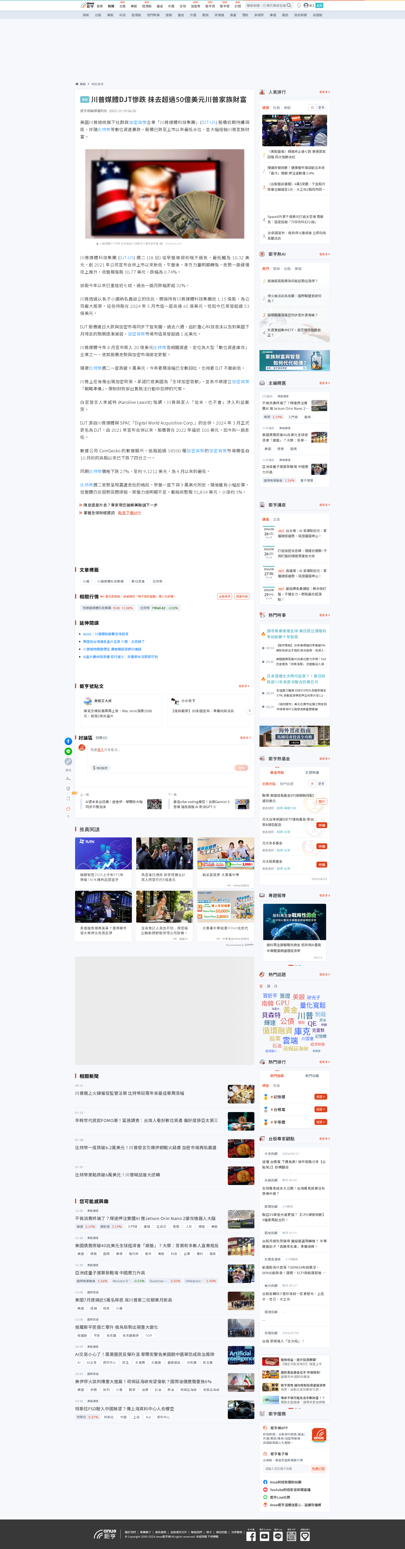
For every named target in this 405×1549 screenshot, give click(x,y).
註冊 (319, 5)
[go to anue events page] (298, 5)
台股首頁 (225, 596)
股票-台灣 (283, 832)
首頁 (100, 6)
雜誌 (285, 15)
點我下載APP (129, 512)
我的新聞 (300, 15)
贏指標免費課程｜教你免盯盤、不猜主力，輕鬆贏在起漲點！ (302, 594)
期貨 (205, 15)
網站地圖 (221, 1532)
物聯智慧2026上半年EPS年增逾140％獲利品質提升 (102, 877)
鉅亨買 (210, 6)
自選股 (317, 15)
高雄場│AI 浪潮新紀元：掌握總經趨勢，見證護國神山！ (302, 573)
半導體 (279, 1122)
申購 (322, 825)
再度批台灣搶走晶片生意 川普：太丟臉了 (114, 641)
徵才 (209, 1532)
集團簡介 (145, 1532)
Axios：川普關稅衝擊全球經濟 (105, 633)
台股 (122, 6)
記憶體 (279, 1096)
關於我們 (130, 1532)
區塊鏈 (219, 15)
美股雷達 (97, 84)
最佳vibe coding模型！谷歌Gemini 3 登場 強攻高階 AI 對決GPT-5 (201, 804)
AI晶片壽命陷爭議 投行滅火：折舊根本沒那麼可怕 (120, 656)
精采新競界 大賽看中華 (220, 874)
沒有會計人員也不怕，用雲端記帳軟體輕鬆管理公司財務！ (164, 930)
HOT (281, 531)
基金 (160, 6)
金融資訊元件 (178, 1532)
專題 (273, 15)
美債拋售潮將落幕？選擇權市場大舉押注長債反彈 (103, 930)
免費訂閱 (318, 1469)
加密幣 (195, 6)
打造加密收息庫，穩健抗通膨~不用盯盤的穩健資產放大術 (302, 553)
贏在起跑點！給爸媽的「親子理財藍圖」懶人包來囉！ (140, 596)
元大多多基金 (272, 842)
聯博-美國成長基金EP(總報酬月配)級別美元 (288, 798)
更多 (321, 107)
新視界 (259, 15)
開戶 (322, 801)
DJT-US (208, 122)
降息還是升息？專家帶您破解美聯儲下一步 (121, 505)
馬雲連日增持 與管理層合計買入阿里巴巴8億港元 (163, 877)
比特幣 (104, 129)
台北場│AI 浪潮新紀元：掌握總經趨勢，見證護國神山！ (302, 533)
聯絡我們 (196, 1532)
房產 (233, 15)
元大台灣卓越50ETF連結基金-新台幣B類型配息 (288, 822)
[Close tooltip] (103, 808)
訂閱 (238, 6)
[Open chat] (68, 809)
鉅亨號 (225, 6)
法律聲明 (236, 1532)
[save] (68, 798)
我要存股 (242, 596)
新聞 (111, 6)
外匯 (171, 6)
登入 (312, 5)
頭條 (86, 15)
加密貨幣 (138, 122)
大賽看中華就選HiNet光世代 (225, 928)
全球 (183, 6)
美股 (134, 6)
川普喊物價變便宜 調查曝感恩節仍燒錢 (112, 649)
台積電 (279, 1109)
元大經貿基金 (272, 861)
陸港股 (147, 6)
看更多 (243, 686)
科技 (122, 15)
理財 (245, 15)
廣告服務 (160, 1532)
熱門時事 (153, 15)
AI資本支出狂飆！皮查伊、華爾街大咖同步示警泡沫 (114, 804)
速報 (169, 15)
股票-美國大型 (286, 808)
